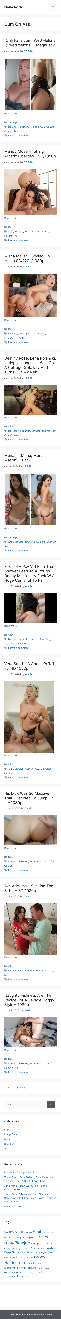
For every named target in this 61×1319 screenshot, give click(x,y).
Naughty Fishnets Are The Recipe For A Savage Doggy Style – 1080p (29, 1000)
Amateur (13, 861)
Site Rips (13, 122)
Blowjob (12, 333)
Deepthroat (26, 1252)
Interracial (28, 1263)
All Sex (19, 1231)
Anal (10, 231)
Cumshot (9, 338)
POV (11, 1273)
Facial (19, 1257)
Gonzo (39, 1257)
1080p (11, 1232)
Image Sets (10, 1134)
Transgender (23, 1276)
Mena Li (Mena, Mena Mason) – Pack (23, 457)
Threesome (10, 1276)
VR (6, 1148)
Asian (44, 1232)
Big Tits (22, 970)
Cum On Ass (47, 126)
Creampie (24, 333)
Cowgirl (45, 861)
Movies (8, 1139)
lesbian (38, 1263)
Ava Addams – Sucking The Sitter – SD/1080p (28, 888)
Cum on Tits (11, 131)
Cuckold (41, 541)
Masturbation (12, 1267)
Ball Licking (14, 430)
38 (17, 1087)
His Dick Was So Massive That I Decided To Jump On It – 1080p (29, 798)
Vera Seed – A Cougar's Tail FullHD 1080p (29, 666)
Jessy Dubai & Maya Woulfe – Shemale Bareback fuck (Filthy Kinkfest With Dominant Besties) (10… (30, 1198)
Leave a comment (18, 135)
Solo (25, 1272)
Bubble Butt (49, 430)
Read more (10, 113)
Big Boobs (24, 126)
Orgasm (48, 1268)
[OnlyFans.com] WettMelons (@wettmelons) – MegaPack (29, 42)
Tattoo (37, 1273)
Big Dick (29, 231)
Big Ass (12, 126)
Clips (11, 227)
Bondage (35, 1243)
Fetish (31, 1258)
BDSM (13, 1237)
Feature (25, 1258)
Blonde (35, 126)
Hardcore (9, 773)
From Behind (18, 643)
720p (6, 1232)
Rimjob (20, 338)
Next (24, 1087)
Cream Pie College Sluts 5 (19, 1172)
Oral (42, 1268)
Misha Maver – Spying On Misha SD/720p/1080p (27, 258)
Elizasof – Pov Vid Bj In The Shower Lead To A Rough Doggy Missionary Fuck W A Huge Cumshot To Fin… (29, 573)
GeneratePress (46, 1314)
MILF (7, 975)
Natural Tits (11, 235)
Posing (7, 1273)
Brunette (30, 541)
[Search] (51, 1104)
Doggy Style (11, 1067)
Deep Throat (12, 1252)
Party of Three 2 (13, 1206)
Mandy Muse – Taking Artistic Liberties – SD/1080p (30, 153)
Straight (31, 1273)
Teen (43, 1272)
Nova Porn (13, 7)
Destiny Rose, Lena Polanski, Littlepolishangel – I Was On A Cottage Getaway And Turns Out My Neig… (30, 365)
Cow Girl (26, 1249)
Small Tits (18, 1272)
